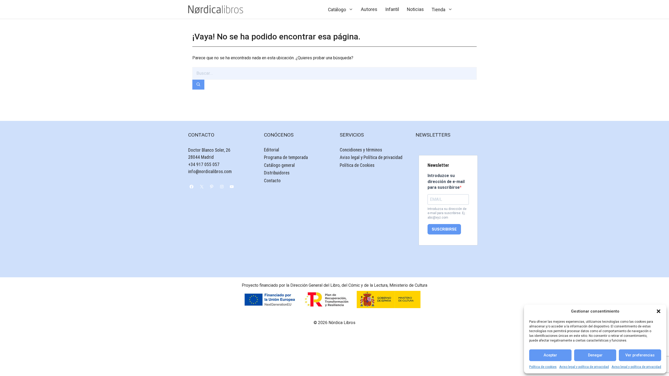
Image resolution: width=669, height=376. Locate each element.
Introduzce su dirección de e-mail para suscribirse (446, 181)
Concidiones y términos (361, 149)
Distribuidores (277, 172)
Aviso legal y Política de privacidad (371, 157)
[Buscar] (198, 85)
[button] (658, 311)
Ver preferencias (640, 355)
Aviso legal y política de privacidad (584, 367)
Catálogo (337, 9)
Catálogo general (279, 165)
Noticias (415, 9)
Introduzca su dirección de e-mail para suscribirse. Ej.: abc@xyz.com (447, 213)
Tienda (438, 9)
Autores (369, 9)
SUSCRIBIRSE (444, 229)
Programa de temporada (286, 157)
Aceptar (550, 355)
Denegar (595, 355)
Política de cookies (543, 367)
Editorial (271, 149)
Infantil (392, 9)
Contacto (272, 180)
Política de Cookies (357, 165)
